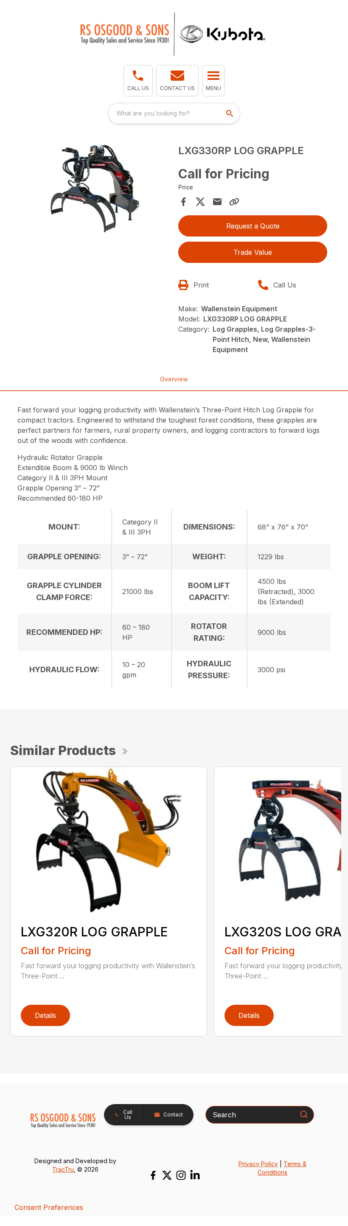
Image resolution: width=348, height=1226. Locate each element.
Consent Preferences (48, 1207)
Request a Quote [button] (253, 226)
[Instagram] (181, 1175)
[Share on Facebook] (183, 202)
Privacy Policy (258, 1163)
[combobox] (174, 113)
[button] (138, 80)
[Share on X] (200, 202)
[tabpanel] (95, 190)
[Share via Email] (217, 202)
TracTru (63, 1169)
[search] (230, 113)
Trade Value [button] (252, 252)
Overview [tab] (174, 379)
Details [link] (45, 1015)
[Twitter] (167, 1175)
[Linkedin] (195, 1175)
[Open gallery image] (95, 189)
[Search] (304, 1114)
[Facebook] (153, 1175)
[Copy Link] (234, 202)
